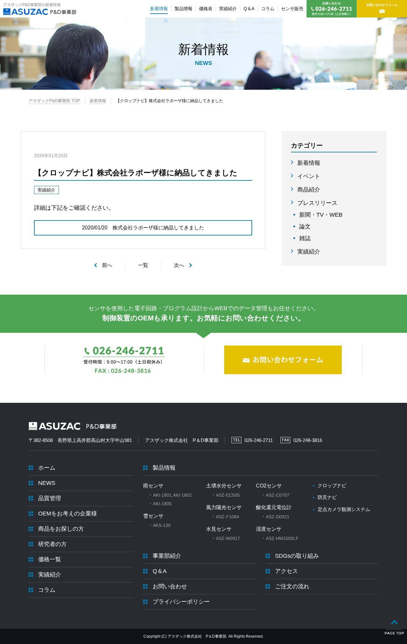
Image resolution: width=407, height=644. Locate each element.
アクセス (286, 571)
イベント (308, 176)
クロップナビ (332, 485)
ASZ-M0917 (228, 538)
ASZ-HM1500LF (282, 538)
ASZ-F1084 (227, 516)
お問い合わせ (170, 586)
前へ (107, 265)
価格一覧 (49, 559)
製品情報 (164, 468)
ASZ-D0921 (277, 516)
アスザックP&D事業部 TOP (54, 100)
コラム (46, 590)
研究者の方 (52, 544)
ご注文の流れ (292, 586)
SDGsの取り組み (297, 556)
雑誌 (305, 238)
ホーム (46, 468)
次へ (179, 265)
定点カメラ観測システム (344, 509)
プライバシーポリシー (181, 601)
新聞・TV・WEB (320, 215)
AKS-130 (162, 525)
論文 (305, 226)
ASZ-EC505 (228, 495)
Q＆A (160, 571)
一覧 (143, 265)
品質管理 (49, 498)
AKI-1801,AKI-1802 (172, 495)
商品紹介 (308, 189)
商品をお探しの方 (61, 529)
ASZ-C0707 (277, 495)
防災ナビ (327, 497)
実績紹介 (308, 251)
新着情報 (98, 100)
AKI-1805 (162, 503)
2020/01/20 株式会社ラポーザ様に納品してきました (143, 227)
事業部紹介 (167, 556)
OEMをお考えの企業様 (67, 513)
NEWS (46, 483)
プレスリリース (317, 203)
